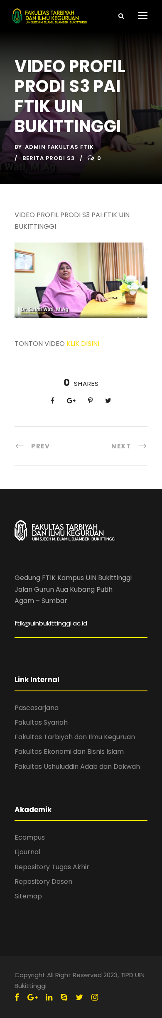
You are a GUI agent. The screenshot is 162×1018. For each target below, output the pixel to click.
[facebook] (17, 997)
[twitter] (79, 997)
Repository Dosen (43, 881)
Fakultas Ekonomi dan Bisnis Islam (69, 751)
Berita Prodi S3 (48, 158)
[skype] (64, 997)
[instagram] (94, 997)
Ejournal (27, 852)
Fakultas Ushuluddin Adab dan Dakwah (77, 766)
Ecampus (30, 837)
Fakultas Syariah (41, 722)
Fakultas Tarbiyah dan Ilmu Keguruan (75, 737)
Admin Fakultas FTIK (59, 147)
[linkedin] (49, 997)
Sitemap (28, 896)
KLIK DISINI (82, 343)
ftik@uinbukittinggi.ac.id (51, 623)
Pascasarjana (37, 708)
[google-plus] (32, 997)
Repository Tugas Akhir (52, 867)
